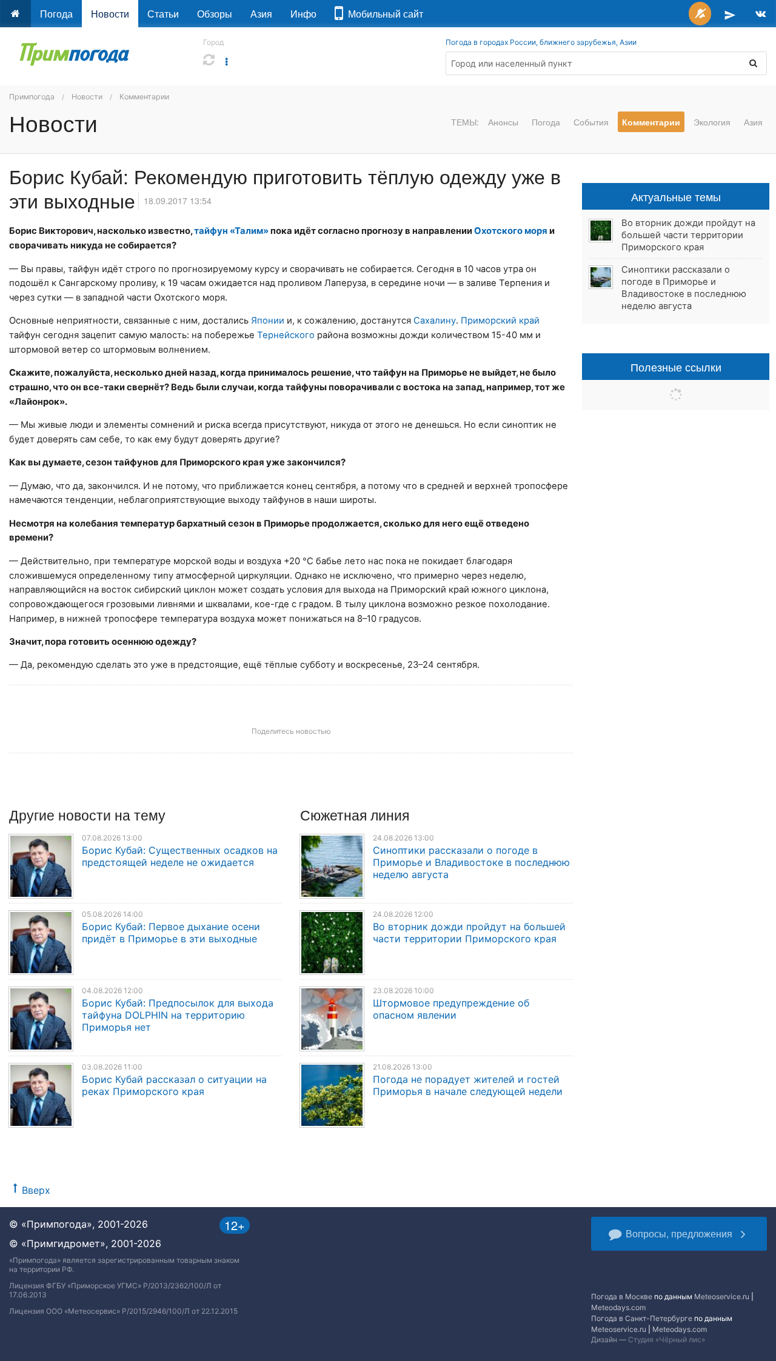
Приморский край (500, 320)
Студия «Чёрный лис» (666, 1339)
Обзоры (214, 14)
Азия (261, 14)
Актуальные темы (676, 196)
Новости (110, 14)
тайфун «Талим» (231, 230)
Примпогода (32, 96)
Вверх (36, 1190)
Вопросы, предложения (679, 1233)
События (591, 122)
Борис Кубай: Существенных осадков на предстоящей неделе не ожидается (180, 856)
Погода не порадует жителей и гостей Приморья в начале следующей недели (468, 1085)
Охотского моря (510, 230)
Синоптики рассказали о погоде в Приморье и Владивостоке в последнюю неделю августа (471, 862)
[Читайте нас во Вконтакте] (760, 13)
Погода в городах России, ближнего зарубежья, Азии (541, 42)
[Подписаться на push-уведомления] (700, 13)
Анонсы (503, 122)
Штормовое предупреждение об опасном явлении (451, 1009)
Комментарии (144, 96)
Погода (56, 14)
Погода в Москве (621, 1296)
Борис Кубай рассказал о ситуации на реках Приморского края (174, 1085)
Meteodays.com (618, 1307)
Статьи (163, 14)
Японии (267, 320)
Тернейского (286, 335)
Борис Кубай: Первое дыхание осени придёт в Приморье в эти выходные (171, 932)
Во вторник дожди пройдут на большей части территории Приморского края (469, 932)
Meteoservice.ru (721, 1296)
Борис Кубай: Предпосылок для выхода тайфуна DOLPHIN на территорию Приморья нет (177, 1015)
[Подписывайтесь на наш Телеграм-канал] (730, 13)
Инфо (303, 14)
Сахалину (434, 320)
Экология (712, 122)
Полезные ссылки (675, 366)
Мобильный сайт (383, 14)
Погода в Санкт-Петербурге (641, 1318)
